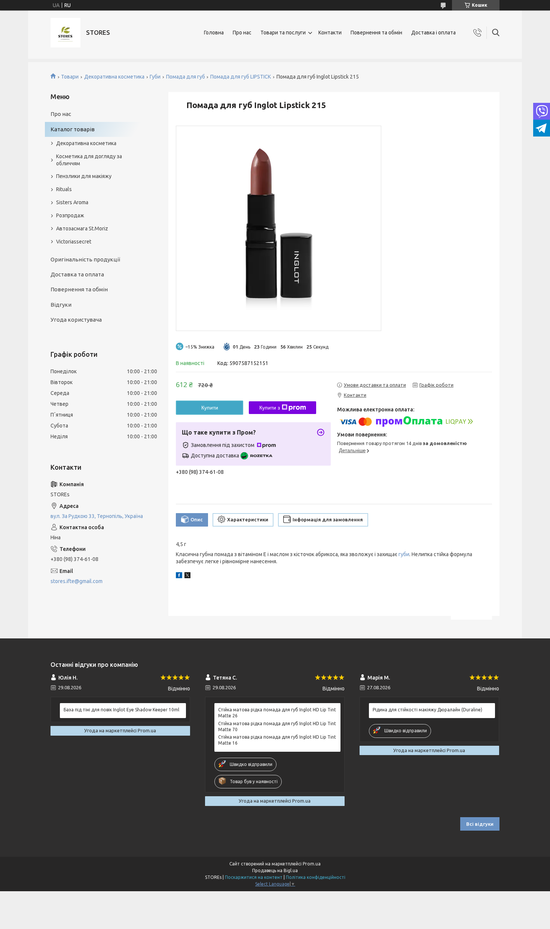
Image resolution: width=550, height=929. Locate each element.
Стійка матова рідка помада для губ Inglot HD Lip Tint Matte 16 (277, 740)
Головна (214, 33)
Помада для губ (185, 77)
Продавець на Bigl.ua (275, 870)
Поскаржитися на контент (253, 877)
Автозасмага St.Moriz (82, 229)
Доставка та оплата (77, 274)
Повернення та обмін (376, 33)
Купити (209, 408)
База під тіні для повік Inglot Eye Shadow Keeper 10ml (121, 709)
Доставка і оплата (433, 33)
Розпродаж (70, 215)
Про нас (242, 33)
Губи (155, 77)
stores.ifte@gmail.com (77, 581)
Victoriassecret (73, 242)
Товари (70, 77)
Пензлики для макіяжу (83, 176)
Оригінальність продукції (85, 259)
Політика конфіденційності (315, 877)
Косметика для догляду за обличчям (89, 159)
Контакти (330, 33)
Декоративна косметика (114, 77)
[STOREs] (65, 32)
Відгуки (61, 304)
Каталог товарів (73, 129)
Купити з (269, 408)
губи (403, 554)
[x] (187, 576)
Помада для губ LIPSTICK (240, 77)
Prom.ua (312, 863)
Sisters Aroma (72, 202)
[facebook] (179, 576)
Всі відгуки (480, 824)
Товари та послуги (283, 33)
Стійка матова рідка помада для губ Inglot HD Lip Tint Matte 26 (277, 712)
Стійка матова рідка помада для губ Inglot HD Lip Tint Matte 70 (277, 726)
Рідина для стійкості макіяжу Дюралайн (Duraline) (427, 709)
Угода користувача (76, 319)
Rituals (64, 189)
